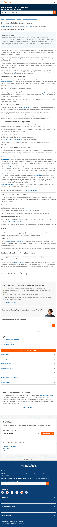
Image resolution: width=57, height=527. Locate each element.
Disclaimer (13, 523)
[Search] (54, 2)
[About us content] (54, 497)
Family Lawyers (5, 354)
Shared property (6, 167)
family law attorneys (18, 262)
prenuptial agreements (26, 107)
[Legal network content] (54, 515)
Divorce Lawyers (5, 382)
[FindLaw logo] (8, 2)
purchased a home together (13, 139)
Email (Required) (6, 323)
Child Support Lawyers (7, 359)
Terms (2, 523)
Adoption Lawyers (6, 373)
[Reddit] (21, 492)
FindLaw (2, 19)
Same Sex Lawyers (6, 363)
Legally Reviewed (8, 29)
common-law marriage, (7, 81)
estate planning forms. (46, 395)
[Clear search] (38, 433)
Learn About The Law (10, 19)
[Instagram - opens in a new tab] (17, 492)
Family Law (19, 19)
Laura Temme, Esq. (27, 26)
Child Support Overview (8, 344)
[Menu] (2, 2)
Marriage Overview (7, 342)
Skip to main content (28, 1)
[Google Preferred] (26, 492)
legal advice (29, 210)
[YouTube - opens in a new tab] (7, 492)
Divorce (6, 448)
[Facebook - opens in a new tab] (2, 492)
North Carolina (19, 241)
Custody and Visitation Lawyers (9, 377)
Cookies (20, 523)
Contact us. (6, 475)
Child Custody (8, 451)
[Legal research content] (54, 510)
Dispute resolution (7, 184)
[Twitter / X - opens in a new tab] (12, 492)
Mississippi (10, 241)
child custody (37, 175)
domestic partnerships (45, 91)
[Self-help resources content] (54, 506)
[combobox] (21, 433)
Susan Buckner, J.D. (7, 26)
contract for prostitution (14, 221)
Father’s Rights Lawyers (7, 368)
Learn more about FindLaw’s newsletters (11, 331)
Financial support (7, 174)
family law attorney (25, 59)
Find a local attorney (10, 302)
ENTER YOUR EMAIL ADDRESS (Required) (11, 481)
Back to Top (29, 459)
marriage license (16, 72)
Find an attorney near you (30, 190)
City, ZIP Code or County (9, 431)
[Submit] (53, 325)
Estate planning (6, 159)
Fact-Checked (21, 29)
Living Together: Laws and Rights (30, 19)
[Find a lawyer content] (54, 501)
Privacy (7, 523)
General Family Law (10, 446)
